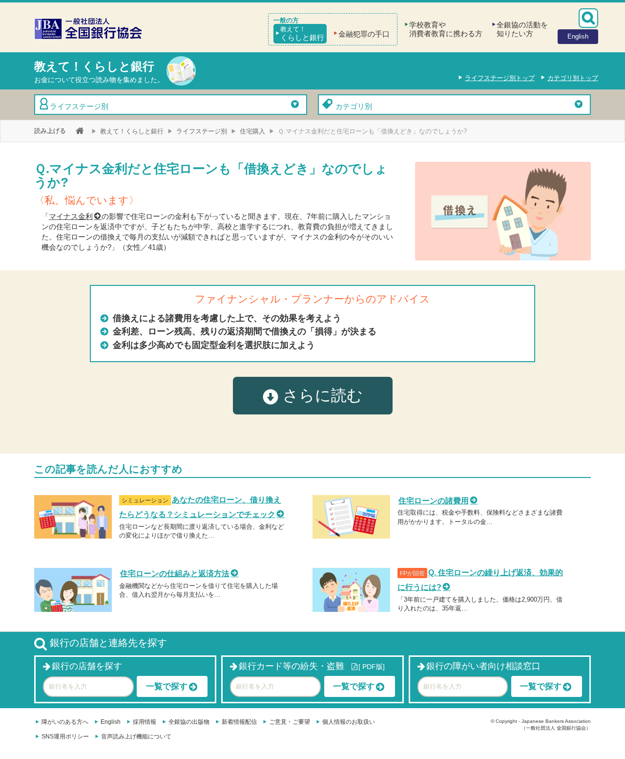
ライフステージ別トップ (500, 78)
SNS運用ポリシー (65, 736)
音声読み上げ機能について (136, 736)
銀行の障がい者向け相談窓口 (483, 666)
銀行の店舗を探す (87, 666)
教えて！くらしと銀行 (132, 131)
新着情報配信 (239, 721)
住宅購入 (252, 131)
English (111, 721)
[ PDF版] (371, 667)
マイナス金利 (71, 216)
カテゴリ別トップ (572, 78)
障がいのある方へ (65, 721)
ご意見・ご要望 (289, 721)
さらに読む (320, 395)
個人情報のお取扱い (348, 721)
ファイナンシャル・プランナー (269, 298)
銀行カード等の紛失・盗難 (291, 666)
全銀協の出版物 (188, 721)
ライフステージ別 (79, 106)
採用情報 (144, 721)
